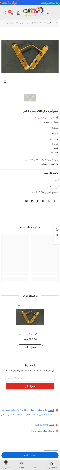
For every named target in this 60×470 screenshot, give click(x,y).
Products (38, 23)
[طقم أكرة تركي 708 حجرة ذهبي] (30, 317)
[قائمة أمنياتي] (4, 13)
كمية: (56, 180)
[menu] (57, 13)
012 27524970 (41, 425)
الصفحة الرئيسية (51, 23)
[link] (45, 274)
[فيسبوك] (54, 201)
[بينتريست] (43, 201)
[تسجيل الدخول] (18, 13)
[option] (30, 56)
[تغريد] (48, 201)
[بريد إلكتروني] (26, 201)
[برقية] (32, 201)
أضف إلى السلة (30, 455)
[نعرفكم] (37, 201)
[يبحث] (48, 13)
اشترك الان (30, 386)
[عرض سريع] (20, 305)
